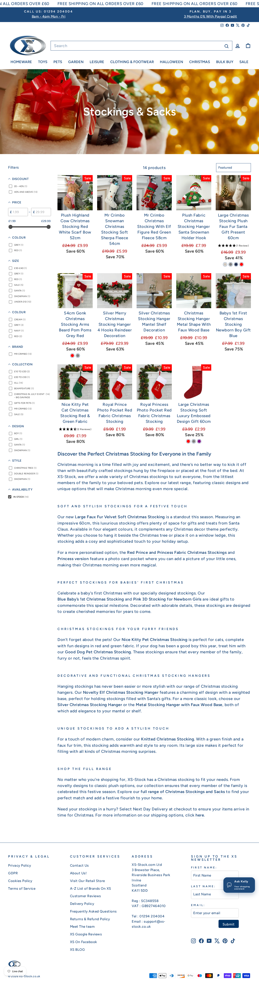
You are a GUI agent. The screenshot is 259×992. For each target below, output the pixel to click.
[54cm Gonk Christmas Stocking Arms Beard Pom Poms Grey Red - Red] (72, 355)
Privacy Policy (19, 865)
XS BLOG (77, 950)
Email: (198, 905)
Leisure (97, 62)
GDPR (13, 873)
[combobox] (141, 46)
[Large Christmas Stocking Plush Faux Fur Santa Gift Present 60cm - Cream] (225, 264)
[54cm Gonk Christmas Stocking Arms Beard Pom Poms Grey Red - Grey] (78, 355)
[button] (233, 245)
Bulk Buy (224, 62)
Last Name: (203, 886)
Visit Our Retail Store (87, 881)
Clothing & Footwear (132, 62)
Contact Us (79, 865)
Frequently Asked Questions (93, 911)
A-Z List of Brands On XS (90, 888)
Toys (42, 62)
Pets (57, 62)
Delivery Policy (82, 904)
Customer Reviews (85, 896)
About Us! (78, 873)
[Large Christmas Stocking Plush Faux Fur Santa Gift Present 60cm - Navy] (236, 264)
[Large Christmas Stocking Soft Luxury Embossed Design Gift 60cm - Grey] (194, 441)
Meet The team (82, 926)
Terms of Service (21, 888)
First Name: (204, 867)
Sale (243, 62)
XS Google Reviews (86, 934)
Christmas (199, 62)
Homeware (21, 62)
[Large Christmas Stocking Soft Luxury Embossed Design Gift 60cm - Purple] (199, 441)
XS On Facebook (83, 942)
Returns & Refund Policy (90, 919)
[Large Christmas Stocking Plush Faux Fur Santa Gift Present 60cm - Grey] (230, 264)
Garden (76, 62)
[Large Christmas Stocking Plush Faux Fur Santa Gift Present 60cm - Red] (241, 264)
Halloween (171, 62)
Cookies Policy (20, 881)
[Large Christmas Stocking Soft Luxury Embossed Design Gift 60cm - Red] (188, 441)
